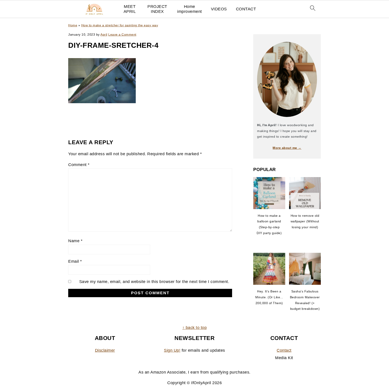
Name (75, 241)
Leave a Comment (122, 34)
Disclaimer (105, 350)
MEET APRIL (130, 9)
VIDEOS (219, 9)
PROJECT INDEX (157, 9)
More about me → (287, 148)
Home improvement (189, 9)
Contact (284, 350)
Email (75, 261)
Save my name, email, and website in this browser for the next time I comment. (154, 281)
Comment (79, 164)
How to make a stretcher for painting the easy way (119, 25)
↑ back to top (194, 327)
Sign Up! (172, 350)
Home (72, 25)
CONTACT (246, 9)
